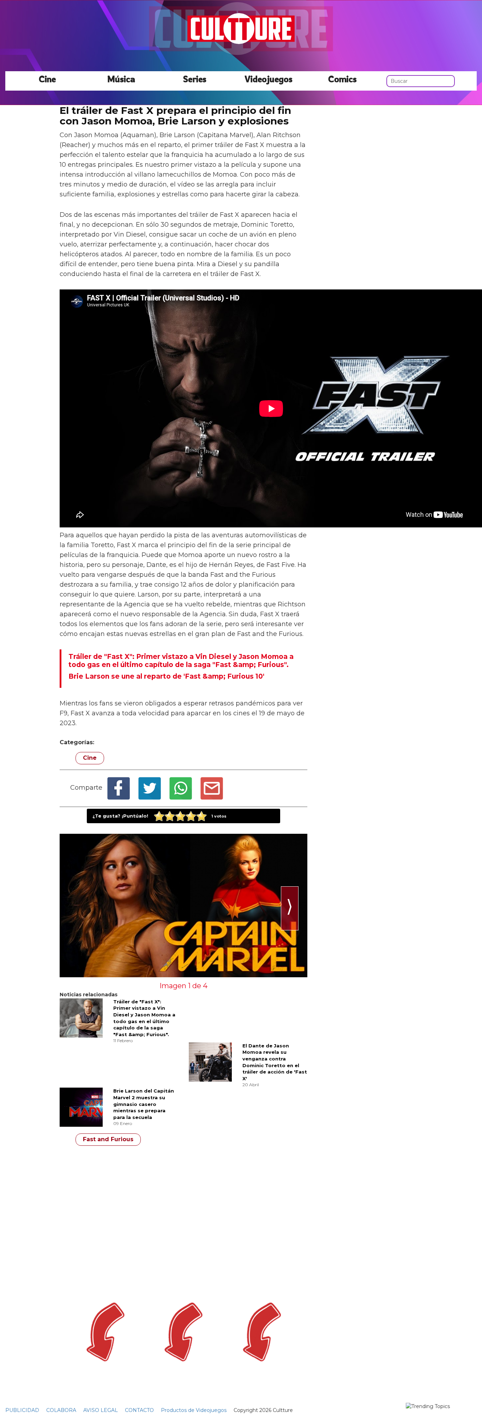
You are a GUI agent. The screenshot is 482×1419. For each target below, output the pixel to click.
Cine (47, 78)
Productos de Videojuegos (194, 1410)
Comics (342, 78)
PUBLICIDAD (22, 1410)
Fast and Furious (108, 1139)
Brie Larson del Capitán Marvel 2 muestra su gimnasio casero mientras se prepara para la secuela (143, 1104)
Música (121, 78)
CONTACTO (139, 1410)
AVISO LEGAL (100, 1410)
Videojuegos (269, 78)
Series (194, 78)
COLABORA (61, 1410)
